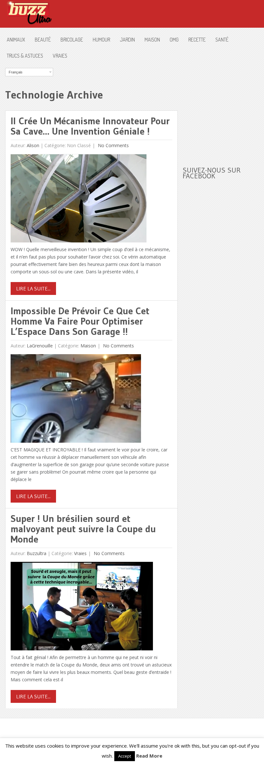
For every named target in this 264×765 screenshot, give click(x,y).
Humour (101, 39)
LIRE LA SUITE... (33, 288)
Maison (152, 39)
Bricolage (72, 39)
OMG (174, 39)
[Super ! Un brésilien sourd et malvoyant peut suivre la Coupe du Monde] (82, 608)
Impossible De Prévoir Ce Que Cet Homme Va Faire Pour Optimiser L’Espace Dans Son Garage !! (80, 321)
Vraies (60, 55)
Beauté (43, 39)
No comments (113, 145)
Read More (149, 755)
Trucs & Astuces (25, 55)
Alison (33, 145)
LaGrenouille (40, 346)
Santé (222, 39)
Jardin (127, 39)
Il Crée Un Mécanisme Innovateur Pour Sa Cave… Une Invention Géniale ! (90, 126)
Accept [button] (124, 756)
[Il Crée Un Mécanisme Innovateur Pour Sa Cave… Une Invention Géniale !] (78, 200)
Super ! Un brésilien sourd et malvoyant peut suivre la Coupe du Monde (83, 529)
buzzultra (36, 553)
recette (197, 39)
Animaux (16, 39)
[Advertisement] (223, 108)
